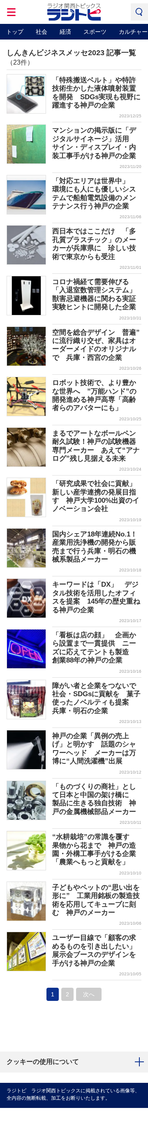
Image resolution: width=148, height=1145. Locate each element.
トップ (14, 31)
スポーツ (94, 31)
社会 (41, 31)
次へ (89, 994)
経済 (65, 31)
